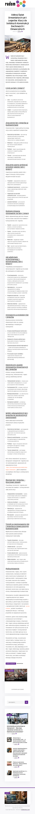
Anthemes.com (25, 809)
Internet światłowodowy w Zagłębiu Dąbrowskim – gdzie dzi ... (16, 801)
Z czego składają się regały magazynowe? (14, 678)
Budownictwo (20, 663)
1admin (19, 31)
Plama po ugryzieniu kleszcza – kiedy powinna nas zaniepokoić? (20, 764)
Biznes (9, 715)
